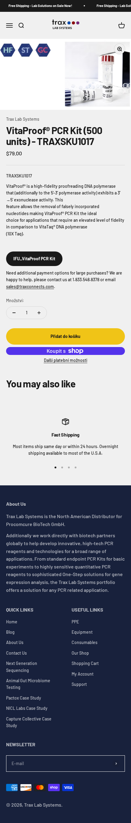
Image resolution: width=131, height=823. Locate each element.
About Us (14, 642)
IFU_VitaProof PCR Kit (34, 258)
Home (11, 621)
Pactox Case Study (23, 697)
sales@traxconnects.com (30, 286)
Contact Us (16, 653)
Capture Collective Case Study (28, 722)
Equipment (82, 632)
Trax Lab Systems (22, 119)
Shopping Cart (85, 663)
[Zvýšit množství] (39, 313)
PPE (75, 621)
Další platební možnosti (65, 360)
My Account (83, 673)
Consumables (84, 642)
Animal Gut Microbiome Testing (28, 684)
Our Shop (80, 653)
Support (79, 684)
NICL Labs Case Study (27, 708)
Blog (10, 632)
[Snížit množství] (14, 313)
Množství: (15, 300)
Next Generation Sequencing (21, 667)
